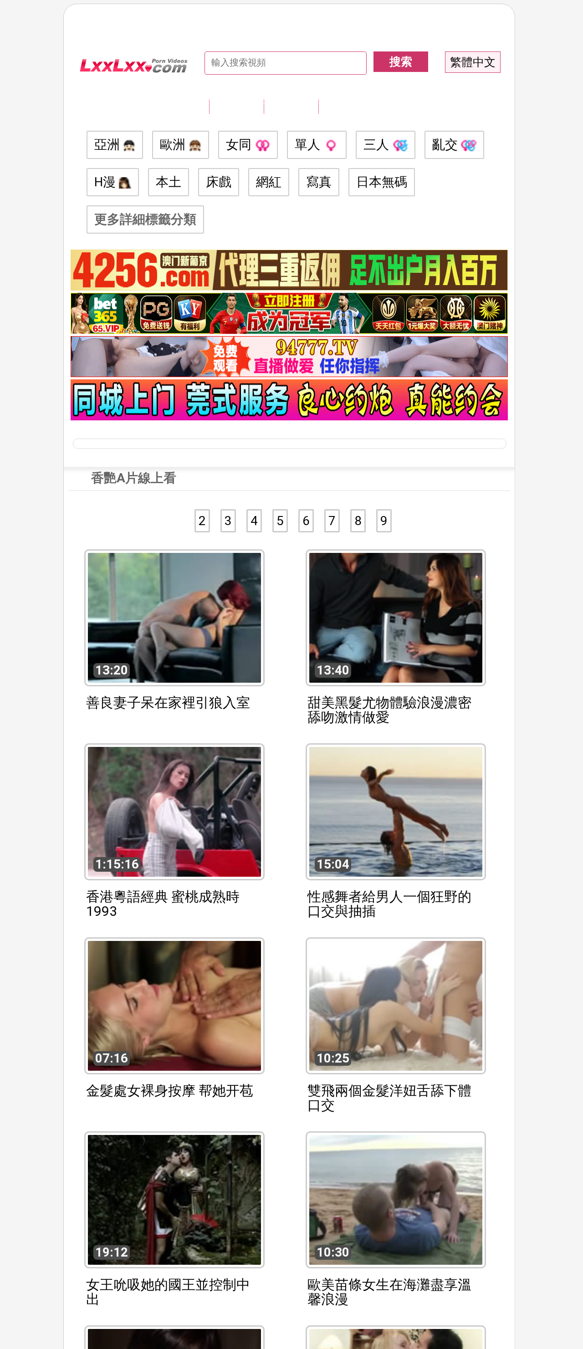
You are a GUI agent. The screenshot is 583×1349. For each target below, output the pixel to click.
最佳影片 (345, 106)
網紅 (268, 181)
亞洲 (108, 144)
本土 (168, 181)
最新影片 (291, 106)
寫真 (319, 181)
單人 (309, 144)
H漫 (106, 181)
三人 (377, 144)
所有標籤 (236, 106)
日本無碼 (381, 181)
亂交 (446, 144)
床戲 (218, 181)
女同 (240, 144)
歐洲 (174, 144)
